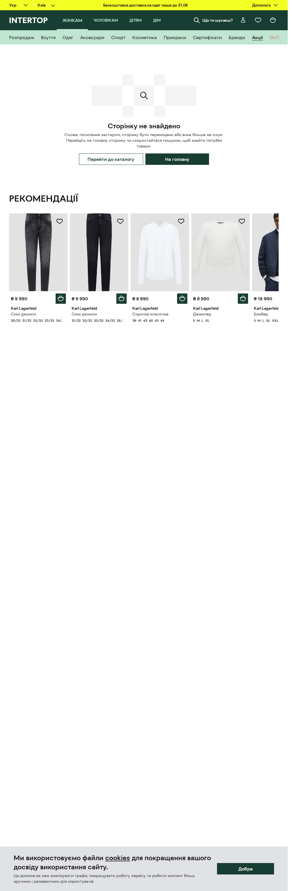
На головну (177, 159)
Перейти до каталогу (111, 159)
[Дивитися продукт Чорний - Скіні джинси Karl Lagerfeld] (99, 252)
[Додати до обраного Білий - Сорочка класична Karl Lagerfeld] (181, 221)
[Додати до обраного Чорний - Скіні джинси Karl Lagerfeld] (120, 221)
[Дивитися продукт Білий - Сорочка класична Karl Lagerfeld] (160, 252)
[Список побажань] (258, 20)
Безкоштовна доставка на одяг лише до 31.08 (145, 5)
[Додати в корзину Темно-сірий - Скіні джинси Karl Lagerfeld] (61, 298)
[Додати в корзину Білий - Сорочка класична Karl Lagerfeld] (182, 298)
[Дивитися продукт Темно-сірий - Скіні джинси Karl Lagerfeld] (38, 252)
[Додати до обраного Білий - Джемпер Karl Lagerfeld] (242, 221)
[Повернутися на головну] (28, 20)
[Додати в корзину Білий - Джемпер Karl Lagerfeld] (243, 298)
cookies (117, 857)
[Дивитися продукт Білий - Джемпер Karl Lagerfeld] (220, 252)
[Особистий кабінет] (243, 20)
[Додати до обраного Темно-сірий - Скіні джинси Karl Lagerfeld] (59, 221)
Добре (245, 868)
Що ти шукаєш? (217, 20)
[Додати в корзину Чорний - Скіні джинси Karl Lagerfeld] (121, 298)
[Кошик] (273, 20)
